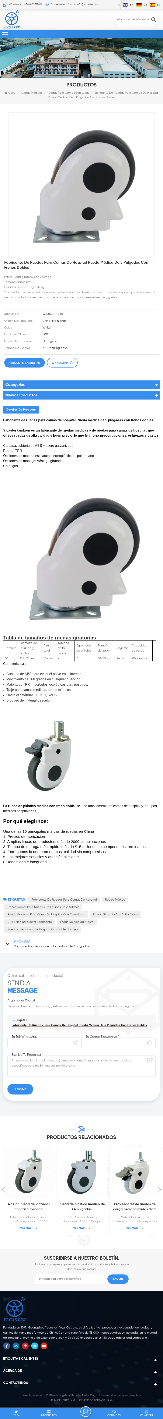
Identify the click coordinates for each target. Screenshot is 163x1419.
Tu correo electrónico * (102, 1036)
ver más (26, 1228)
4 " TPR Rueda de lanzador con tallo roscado (29, 1207)
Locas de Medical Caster (77, 921)
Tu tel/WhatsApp (24, 1036)
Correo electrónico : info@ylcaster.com (75, 4)
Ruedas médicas (31, 92)
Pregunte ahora (21, 363)
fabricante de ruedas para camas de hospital (64, 899)
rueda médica (115, 899)
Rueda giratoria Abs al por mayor (115, 914)
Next (159, 1189)
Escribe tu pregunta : (27, 1054)
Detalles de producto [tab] (21, 409)
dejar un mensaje (85, 1411)
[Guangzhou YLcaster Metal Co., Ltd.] (11, 19)
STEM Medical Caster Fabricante (29, 921)
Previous (3, 1189)
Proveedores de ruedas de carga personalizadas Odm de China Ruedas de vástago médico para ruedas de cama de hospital (135, 1207)
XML (73, 1400)
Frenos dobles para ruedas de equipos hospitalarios (43, 907)
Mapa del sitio (59, 1400)
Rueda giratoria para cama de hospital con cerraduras (46, 914)
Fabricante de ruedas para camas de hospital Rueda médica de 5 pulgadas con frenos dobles (79, 1025)
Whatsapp (60, 363)
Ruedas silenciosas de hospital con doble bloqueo (42, 929)
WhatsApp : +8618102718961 (25, 4)
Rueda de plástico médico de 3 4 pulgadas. (82, 1207)
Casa (11, 92)
